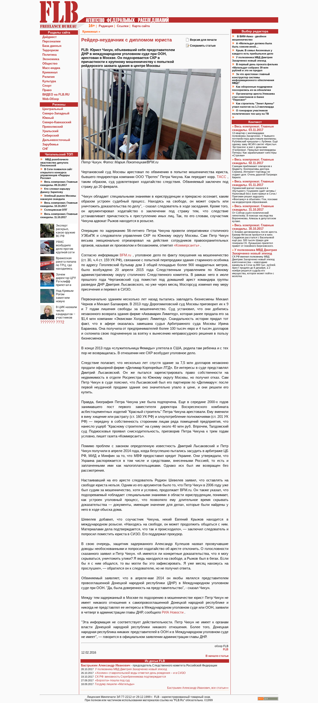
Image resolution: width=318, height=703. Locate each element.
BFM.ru (126, 255)
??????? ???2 (52, 322)
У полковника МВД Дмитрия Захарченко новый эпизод (131, 669)
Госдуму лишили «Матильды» (115, 684)
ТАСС (222, 177)
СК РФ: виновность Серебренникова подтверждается (130, 676)
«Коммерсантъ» (187, 245)
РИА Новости (173, 612)
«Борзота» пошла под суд (112, 680)
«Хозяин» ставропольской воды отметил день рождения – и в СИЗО (140, 673)
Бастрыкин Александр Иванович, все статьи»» (198, 687)
